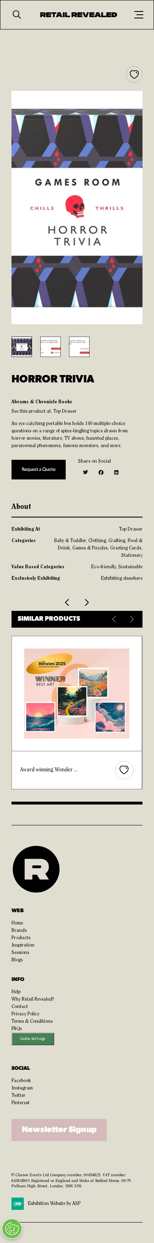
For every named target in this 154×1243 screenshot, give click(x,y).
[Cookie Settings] (12, 1228)
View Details (99, 694)
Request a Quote (38, 469)
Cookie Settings (32, 1039)
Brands (19, 930)
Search (17, 15)
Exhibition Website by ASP (54, 1203)
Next (131, 619)
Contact (19, 1006)
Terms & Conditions (32, 1021)
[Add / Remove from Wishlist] (134, 74)
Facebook (21, 1080)
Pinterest (20, 1103)
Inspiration (22, 945)
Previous (115, 619)
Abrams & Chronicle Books (41, 402)
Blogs (17, 960)
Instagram (22, 1088)
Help (16, 992)
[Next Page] (86, 602)
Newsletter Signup (59, 1130)
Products (20, 938)
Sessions (20, 952)
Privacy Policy (25, 1014)
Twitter (18, 1095)
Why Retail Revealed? (32, 999)
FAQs (16, 1028)
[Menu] (138, 14)
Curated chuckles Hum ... (70, 770)
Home (17, 923)
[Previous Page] (68, 602)
